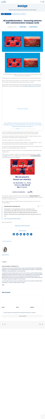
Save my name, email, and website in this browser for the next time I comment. (20, 312)
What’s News (23, 27)
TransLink (17, 128)
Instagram (5, 155)
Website (32, 307)
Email (17, 307)
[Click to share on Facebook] (14, 234)
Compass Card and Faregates (6, 241)
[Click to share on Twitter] (17, 234)
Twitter (38, 154)
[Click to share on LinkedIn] (21, 234)
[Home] (2, 14)
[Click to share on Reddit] (28, 234)
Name (3, 307)
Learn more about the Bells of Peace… (12, 218)
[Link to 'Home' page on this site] (3, 2)
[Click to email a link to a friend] (31, 234)
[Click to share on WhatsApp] (24, 234)
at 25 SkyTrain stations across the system (31, 86)
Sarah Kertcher (33, 27)
